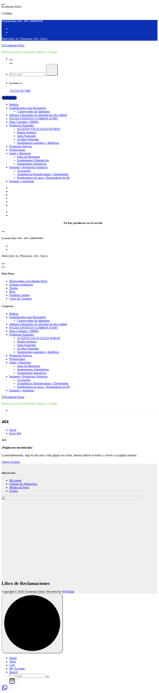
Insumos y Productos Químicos (28, 167)
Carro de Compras (20, 205)
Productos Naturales (21, 125)
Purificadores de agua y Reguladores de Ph (43, 177)
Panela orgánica (26, 132)
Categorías (9, 97)
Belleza (13, 104)
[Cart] (12, 681)
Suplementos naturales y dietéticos (38, 142)
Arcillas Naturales (28, 139)
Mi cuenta (15, 480)
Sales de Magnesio (28, 156)
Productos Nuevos (20, 146)
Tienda (13, 194)
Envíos (13, 491)
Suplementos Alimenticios (33, 160)
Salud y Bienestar (20, 153)
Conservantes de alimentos (33, 111)
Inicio (12, 430)
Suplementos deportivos (31, 163)
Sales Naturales (26, 136)
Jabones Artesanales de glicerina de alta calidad (38, 115)
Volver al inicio (11, 461)
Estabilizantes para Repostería (27, 108)
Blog (12, 198)
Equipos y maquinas (21, 181)
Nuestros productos (21, 191)
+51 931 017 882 (19, 90)
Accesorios (24, 170)
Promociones (17, 149)
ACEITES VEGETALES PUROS (38, 129)
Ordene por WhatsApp (23, 484)
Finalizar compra (19, 201)
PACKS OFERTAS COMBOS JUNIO (33, 118)
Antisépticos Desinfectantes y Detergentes (42, 174)
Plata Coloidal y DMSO (24, 122)
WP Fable (68, 591)
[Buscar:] (27, 74)
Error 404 (15, 433)
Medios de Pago (19, 487)
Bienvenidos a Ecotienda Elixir (28, 187)
